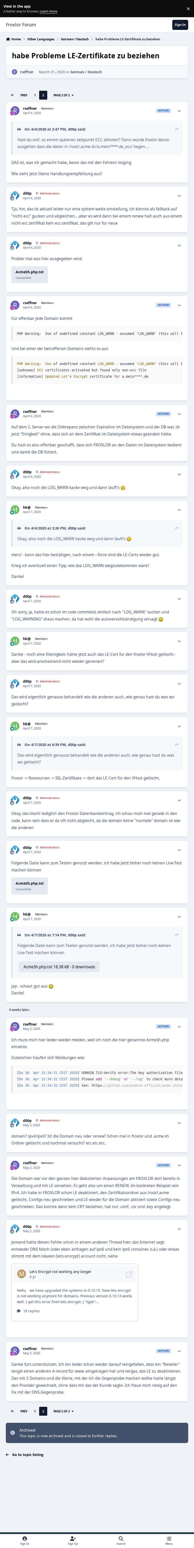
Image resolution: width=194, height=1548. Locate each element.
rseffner (27, 71)
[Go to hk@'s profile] (15, 509)
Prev (23, 95)
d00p (72, 129)
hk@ (27, 507)
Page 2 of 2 (62, 95)
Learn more (9, 8)
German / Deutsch (86, 71)
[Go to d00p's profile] (15, 195)
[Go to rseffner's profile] (14, 72)
